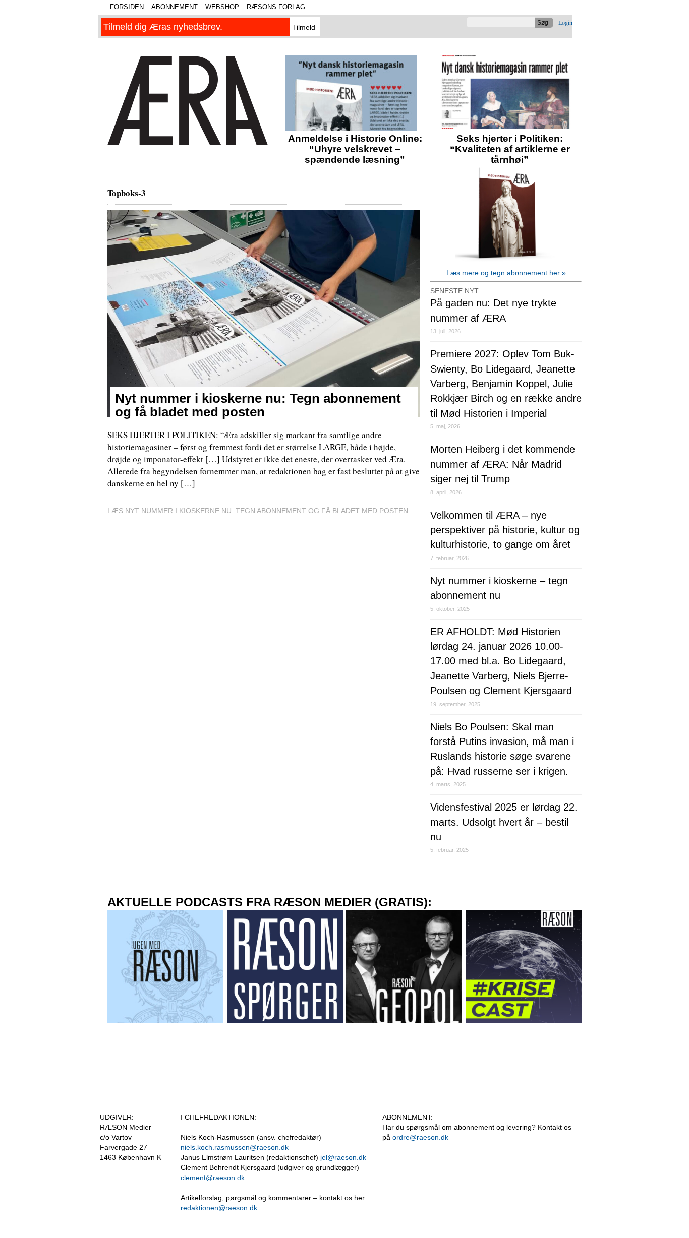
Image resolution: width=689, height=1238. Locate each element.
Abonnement (174, 7)
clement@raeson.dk (213, 1177)
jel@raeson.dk (343, 1157)
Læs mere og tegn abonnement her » (506, 273)
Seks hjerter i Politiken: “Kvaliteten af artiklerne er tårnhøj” (510, 149)
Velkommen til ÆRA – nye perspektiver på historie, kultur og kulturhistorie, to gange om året (505, 530)
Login (565, 22)
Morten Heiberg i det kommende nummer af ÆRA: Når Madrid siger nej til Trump (502, 464)
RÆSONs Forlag (276, 7)
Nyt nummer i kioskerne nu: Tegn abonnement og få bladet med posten (258, 405)
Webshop (222, 7)
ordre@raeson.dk (420, 1137)
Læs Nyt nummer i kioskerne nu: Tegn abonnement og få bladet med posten (257, 511)
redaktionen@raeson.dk (219, 1208)
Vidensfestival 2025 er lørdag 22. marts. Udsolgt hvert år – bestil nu (504, 821)
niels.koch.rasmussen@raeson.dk (235, 1147)
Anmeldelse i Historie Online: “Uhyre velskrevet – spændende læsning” (355, 149)
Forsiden (127, 7)
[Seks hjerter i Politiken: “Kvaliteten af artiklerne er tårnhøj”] (505, 125)
